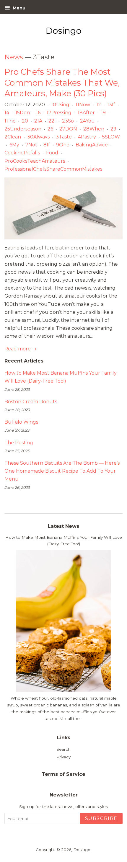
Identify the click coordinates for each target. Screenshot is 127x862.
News (13, 57)
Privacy (63, 757)
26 (50, 129)
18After (86, 112)
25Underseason (22, 129)
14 (6, 112)
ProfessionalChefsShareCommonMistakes (53, 169)
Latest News (63, 526)
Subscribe (101, 818)
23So (68, 121)
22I (52, 121)
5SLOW (111, 137)
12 (98, 104)
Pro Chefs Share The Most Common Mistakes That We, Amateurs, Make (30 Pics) (62, 82)
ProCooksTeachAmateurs (34, 161)
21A (38, 121)
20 (25, 121)
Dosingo (81, 849)
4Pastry (87, 137)
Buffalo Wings (21, 422)
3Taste (64, 137)
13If (111, 104)
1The (10, 121)
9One (62, 145)
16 (38, 112)
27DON (68, 129)
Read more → (20, 349)
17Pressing (59, 112)
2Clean (12, 137)
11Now (83, 104)
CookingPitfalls (22, 153)
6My (14, 145)
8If (46, 145)
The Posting (18, 442)
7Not (31, 145)
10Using (60, 104)
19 (103, 112)
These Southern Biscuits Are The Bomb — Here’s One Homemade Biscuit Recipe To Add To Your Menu (62, 471)
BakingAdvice (92, 145)
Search (63, 749)
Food (52, 153)
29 (113, 129)
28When (93, 129)
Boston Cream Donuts (30, 401)
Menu (18, 8)
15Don (22, 112)
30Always (38, 137)
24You (87, 121)
